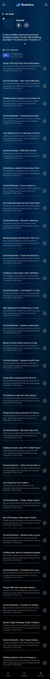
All (5, 55)
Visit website (11, 50)
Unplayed (16, 55)
